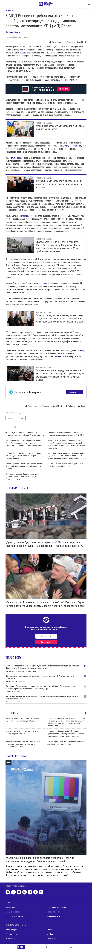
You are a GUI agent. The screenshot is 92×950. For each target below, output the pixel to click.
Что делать (63, 89)
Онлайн (50, 930)
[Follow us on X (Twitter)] (13, 892)
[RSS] (35, 892)
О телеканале (11, 907)
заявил (23, 52)
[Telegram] (46, 947)
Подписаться (74, 392)
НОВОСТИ (12, 713)
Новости (10, 10)
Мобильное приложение (57, 907)
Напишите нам (53, 912)
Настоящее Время (13, 32)
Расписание (52, 939)
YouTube (50, 934)
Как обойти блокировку (15, 916)
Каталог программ (13, 912)
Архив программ (53, 916)
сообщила (44, 283)
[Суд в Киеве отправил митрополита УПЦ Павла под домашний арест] (20, 129)
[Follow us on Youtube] (19, 892)
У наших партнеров (13, 934)
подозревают (72, 145)
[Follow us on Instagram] (24, 892)
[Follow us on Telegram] (30, 892)
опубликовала (16, 158)
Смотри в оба (16, 756)
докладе (81, 350)
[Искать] (71, 947)
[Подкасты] (41, 892)
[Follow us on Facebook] (8, 892)
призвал (58, 356)
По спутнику (10, 939)
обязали (41, 265)
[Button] (55, 42)
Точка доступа (11, 930)
